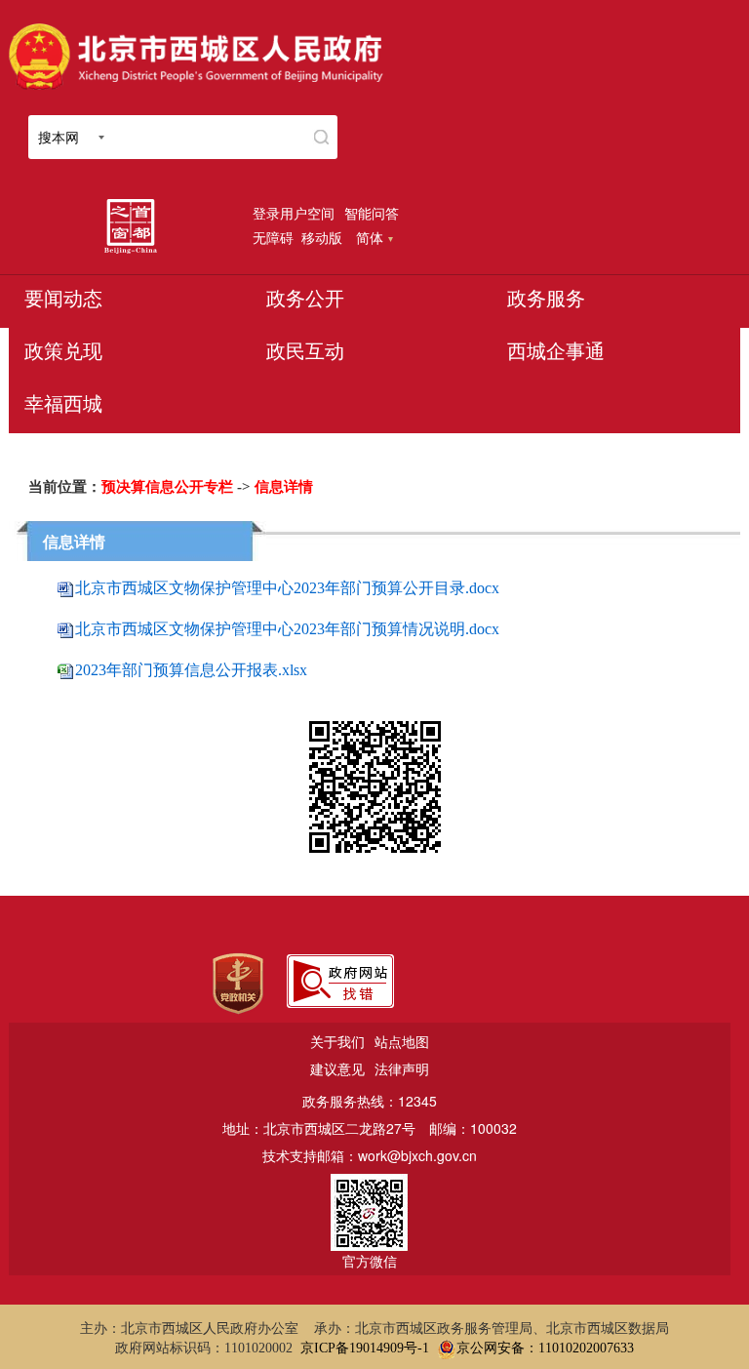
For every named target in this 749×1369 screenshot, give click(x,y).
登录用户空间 (294, 212)
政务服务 (546, 298)
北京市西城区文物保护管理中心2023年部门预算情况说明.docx (287, 629)
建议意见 (337, 1068)
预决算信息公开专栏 (167, 487)
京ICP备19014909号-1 (364, 1348)
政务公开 (305, 298)
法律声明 (401, 1068)
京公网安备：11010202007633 (545, 1348)
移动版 (321, 237)
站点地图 (401, 1041)
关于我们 (337, 1041)
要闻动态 (63, 298)
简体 (369, 237)
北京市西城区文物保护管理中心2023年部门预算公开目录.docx (287, 588)
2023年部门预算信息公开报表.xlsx (191, 670)
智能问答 (371, 212)
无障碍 (273, 237)
